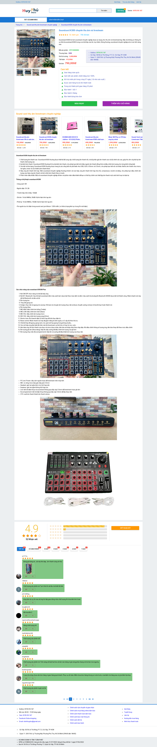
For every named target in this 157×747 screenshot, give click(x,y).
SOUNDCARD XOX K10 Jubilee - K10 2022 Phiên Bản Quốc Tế (48, 138)
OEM (70, 53)
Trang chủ (20, 25)
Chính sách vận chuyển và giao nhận (82, 707)
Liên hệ (138, 2)
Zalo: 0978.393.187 (25, 715)
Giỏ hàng (121, 10)
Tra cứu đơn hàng (128, 2)
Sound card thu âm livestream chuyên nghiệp (42, 25)
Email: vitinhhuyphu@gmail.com (30, 721)
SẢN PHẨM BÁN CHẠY (56, 20)
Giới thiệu (117, 2)
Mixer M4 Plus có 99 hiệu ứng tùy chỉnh (94, 138)
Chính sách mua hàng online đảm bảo (82, 710)
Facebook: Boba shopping (27, 718)
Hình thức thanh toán (131, 721)
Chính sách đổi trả (76, 720)
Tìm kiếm (104, 10)
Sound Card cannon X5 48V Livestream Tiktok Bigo (118, 138)
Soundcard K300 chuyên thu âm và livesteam (76, 25)
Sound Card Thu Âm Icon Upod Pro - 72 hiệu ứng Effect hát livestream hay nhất (140, 138)
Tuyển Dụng (128, 712)
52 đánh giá (74, 35)
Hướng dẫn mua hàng (131, 718)
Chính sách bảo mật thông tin (80, 717)
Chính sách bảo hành (77, 723)
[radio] (24, 536)
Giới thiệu (127, 709)
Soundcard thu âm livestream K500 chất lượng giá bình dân (72, 138)
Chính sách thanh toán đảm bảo (80, 714)
